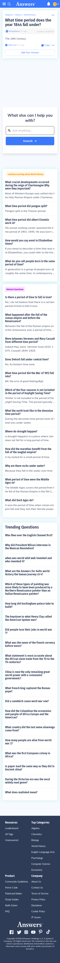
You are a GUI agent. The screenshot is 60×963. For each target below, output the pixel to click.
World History (30, 15)
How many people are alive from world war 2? (28, 741)
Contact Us (37, 887)
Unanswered (11, 840)
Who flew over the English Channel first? (29, 535)
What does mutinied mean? (21, 792)
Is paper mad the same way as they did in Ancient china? (29, 767)
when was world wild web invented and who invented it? (28, 559)
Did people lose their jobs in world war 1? (28, 631)
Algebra (35, 828)
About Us (36, 881)
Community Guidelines (16, 881)
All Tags (9, 834)
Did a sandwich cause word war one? (27, 701)
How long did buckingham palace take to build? (29, 605)
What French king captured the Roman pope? (27, 689)
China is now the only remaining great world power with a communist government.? (27, 675)
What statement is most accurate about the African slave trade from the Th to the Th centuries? (29, 659)
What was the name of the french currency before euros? (30, 644)
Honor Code (11, 887)
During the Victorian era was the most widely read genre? (27, 781)
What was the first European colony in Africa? (27, 754)
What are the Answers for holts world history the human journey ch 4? (27, 572)
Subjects (9, 15)
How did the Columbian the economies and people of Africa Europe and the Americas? (28, 714)
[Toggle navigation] (4, 4)
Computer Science (40, 864)
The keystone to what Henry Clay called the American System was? (28, 618)
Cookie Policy (38, 911)
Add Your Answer (30, 52)
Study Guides (12, 899)
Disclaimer (36, 905)
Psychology (37, 858)
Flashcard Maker (13, 893)
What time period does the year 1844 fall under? (28, 22)
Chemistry (36, 834)
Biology (35, 840)
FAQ (7, 911)
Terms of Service (39, 893)
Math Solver (11, 905)
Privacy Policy (38, 899)
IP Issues (36, 917)
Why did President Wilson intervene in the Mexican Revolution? (28, 546)
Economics (36, 869)
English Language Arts (43, 852)
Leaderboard (11, 828)
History (18, 15)
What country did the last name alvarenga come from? (30, 728)
